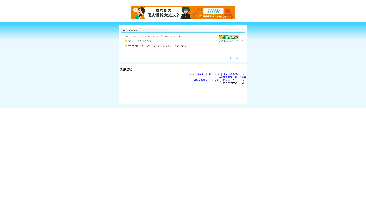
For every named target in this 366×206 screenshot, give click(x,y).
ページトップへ (238, 58)
